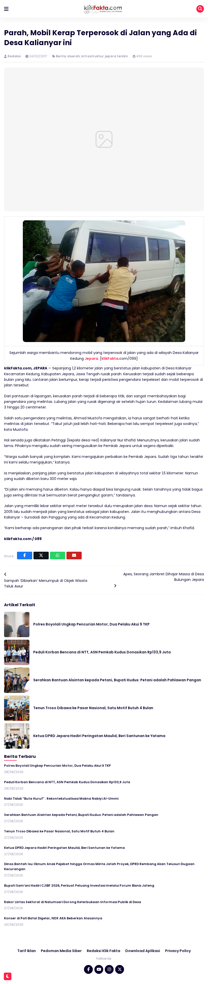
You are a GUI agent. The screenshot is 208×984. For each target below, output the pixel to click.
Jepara (91, 358)
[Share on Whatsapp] (57, 555)
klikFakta (109, 358)
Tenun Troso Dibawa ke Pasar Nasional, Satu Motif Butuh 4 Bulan (93, 707)
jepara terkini (116, 56)
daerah (73, 56)
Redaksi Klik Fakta (103, 950)
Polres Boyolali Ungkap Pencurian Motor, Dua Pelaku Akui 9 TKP (91, 624)
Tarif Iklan (26, 950)
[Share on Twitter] (41, 555)
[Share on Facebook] (24, 555)
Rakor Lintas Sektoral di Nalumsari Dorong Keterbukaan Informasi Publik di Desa (72, 902)
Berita (61, 56)
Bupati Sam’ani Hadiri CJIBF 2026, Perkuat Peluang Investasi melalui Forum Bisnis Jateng (79, 885)
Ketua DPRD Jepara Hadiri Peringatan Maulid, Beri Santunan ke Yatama (99, 735)
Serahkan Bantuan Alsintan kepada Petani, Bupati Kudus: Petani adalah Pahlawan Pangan (117, 680)
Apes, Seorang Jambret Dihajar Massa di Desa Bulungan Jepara (163, 576)
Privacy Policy (178, 950)
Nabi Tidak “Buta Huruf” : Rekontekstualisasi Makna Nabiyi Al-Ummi (61, 798)
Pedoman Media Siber (61, 950)
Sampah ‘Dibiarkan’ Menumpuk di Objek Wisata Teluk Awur (45, 583)
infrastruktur (92, 56)
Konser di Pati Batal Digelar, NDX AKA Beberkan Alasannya (53, 918)
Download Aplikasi (142, 950)
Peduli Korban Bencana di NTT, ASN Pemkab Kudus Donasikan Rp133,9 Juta (102, 652)
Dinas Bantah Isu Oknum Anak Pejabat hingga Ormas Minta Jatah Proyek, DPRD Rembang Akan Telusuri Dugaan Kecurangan (99, 866)
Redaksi (14, 56)
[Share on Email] (74, 555)
